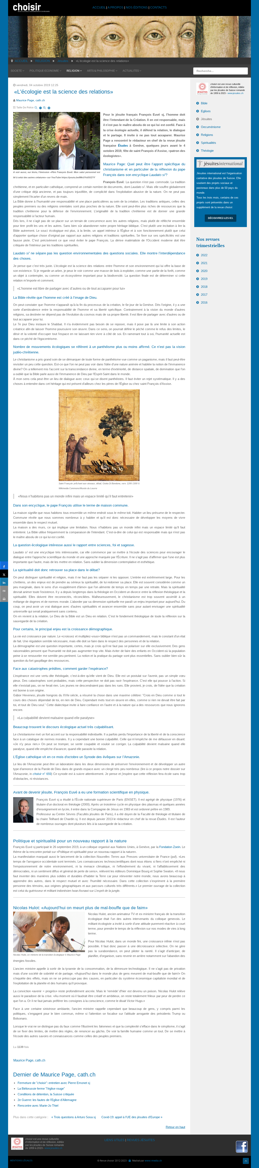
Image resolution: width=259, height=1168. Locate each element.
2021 (204, 263)
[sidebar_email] (4, 590)
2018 (204, 286)
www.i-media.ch (153, 1160)
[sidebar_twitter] (4, 574)
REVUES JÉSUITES (141, 1140)
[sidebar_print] (4, 598)
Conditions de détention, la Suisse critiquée (46, 1094)
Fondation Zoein (169, 847)
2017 (204, 294)
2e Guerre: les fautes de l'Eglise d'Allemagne (47, 1100)
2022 (204, 255)
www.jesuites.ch (235, 93)
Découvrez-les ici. (220, 218)
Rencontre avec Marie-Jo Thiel (38, 1105)
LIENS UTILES (114, 1140)
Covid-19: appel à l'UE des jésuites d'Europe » (131, 1117)
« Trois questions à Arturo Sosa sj (73, 1117)
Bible (204, 103)
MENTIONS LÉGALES (21, 1160)
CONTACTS (158, 7)
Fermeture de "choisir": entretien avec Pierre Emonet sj (54, 1083)
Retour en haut (175, 1127)
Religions (207, 135)
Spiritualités (208, 142)
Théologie (207, 150)
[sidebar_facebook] (4, 565)
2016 (204, 302)
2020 (204, 271)
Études (123, 145)
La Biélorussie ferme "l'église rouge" (41, 1088)
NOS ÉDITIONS (137, 7)
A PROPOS (115, 7)
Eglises (206, 111)
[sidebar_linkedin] (4, 582)
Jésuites (206, 119)
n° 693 (42, 773)
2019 (204, 279)
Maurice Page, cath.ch (30, 100)
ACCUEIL (99, 7)
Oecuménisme (211, 127)
